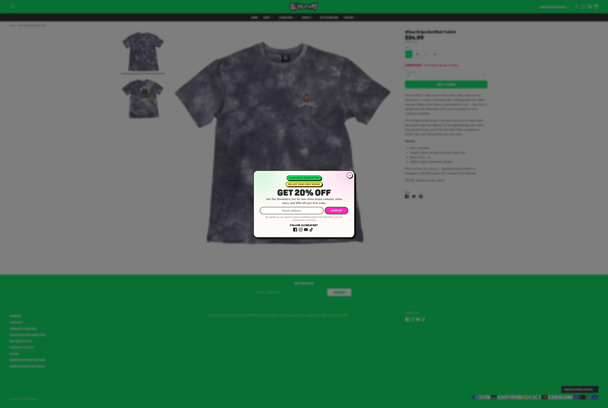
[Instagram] (300, 230)
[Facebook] (295, 230)
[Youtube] (306, 230)
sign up (336, 210)
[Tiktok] (311, 230)
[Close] (349, 175)
